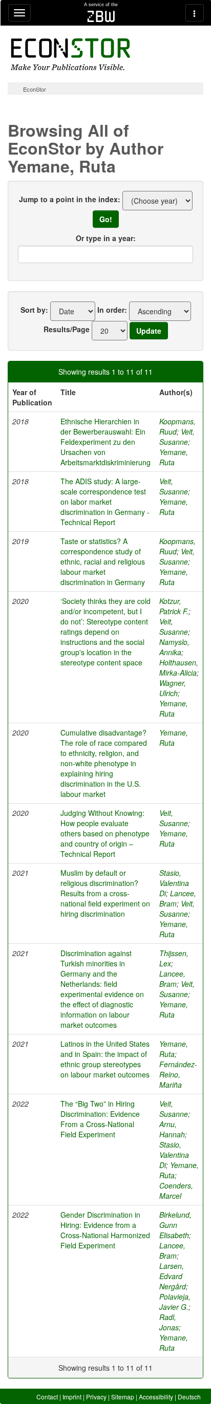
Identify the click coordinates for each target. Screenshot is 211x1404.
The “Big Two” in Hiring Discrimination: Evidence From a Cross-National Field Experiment (100, 1118)
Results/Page (67, 329)
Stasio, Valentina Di (174, 883)
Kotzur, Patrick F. (173, 606)
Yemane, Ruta (173, 457)
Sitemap (122, 1396)
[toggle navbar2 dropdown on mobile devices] (194, 12)
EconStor (34, 89)
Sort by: (34, 310)
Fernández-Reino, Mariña (178, 1074)
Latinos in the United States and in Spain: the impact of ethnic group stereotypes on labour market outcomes (105, 1059)
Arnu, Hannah (172, 1129)
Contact (47, 1396)
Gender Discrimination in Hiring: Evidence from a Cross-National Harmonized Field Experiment (105, 1229)
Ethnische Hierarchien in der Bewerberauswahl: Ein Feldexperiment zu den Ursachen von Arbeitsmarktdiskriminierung (105, 441)
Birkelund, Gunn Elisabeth (175, 1224)
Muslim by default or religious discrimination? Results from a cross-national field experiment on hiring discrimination (105, 893)
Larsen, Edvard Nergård (172, 1276)
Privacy (96, 1396)
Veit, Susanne (177, 436)
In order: (112, 310)
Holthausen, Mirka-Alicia (178, 667)
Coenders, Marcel (176, 1190)
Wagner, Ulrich (172, 688)
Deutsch (189, 1396)
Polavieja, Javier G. (175, 1301)
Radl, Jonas (169, 1322)
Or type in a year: (106, 238)
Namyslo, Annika (174, 647)
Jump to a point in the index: (69, 199)
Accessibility (156, 1396)
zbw (101, 16)
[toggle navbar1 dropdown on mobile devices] (19, 12)
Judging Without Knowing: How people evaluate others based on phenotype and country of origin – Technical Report (105, 833)
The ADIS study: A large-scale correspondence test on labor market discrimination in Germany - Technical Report (105, 501)
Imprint (71, 1396)
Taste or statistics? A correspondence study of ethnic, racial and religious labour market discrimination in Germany (102, 561)
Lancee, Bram (172, 978)
